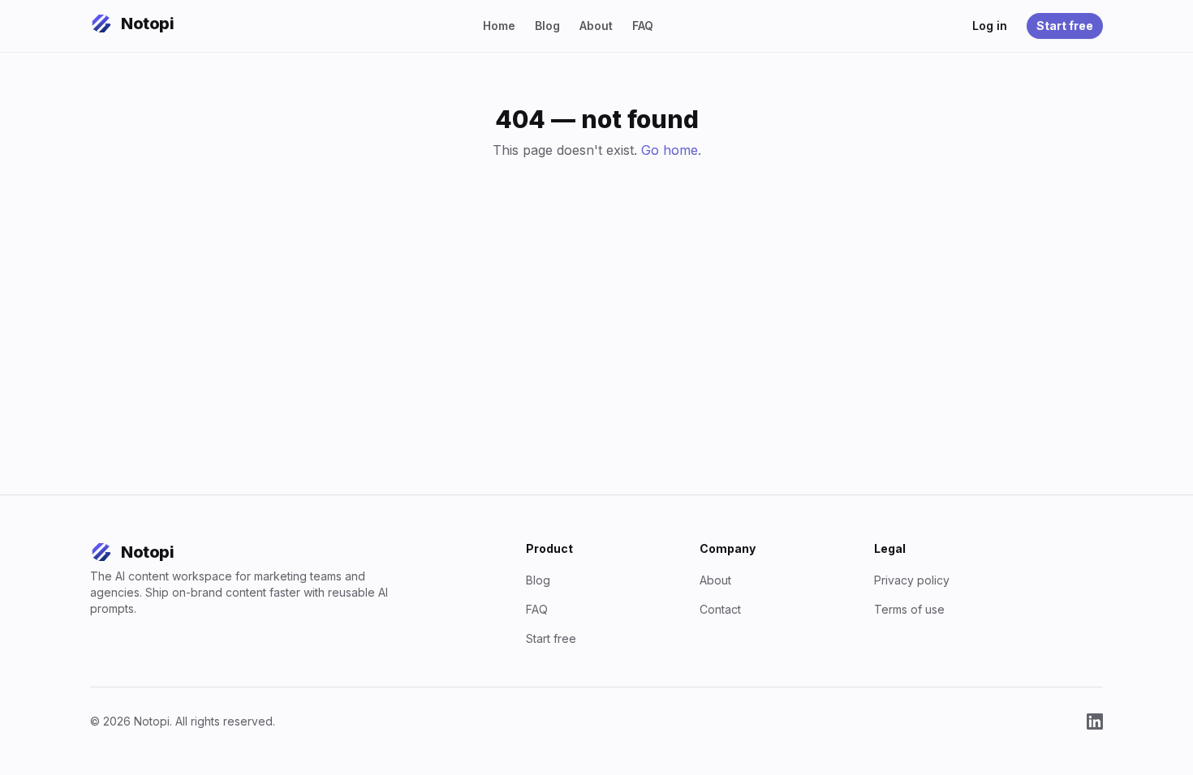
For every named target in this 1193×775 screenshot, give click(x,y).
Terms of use (909, 609)
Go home (669, 150)
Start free (1064, 25)
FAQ (642, 25)
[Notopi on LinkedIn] (1095, 721)
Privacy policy (912, 580)
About (596, 25)
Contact (720, 609)
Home (499, 25)
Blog (547, 25)
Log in (989, 25)
